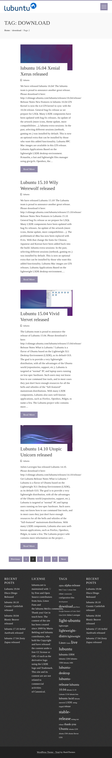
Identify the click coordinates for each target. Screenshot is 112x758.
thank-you (70, 724)
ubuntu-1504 (63, 734)
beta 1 (61, 590)
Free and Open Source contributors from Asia (42, 597)
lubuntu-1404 (68, 663)
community (68, 594)
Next (63, 559)
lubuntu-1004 (66, 654)
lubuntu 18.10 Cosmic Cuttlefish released (13, 606)
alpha (61, 585)
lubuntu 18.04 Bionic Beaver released (11, 619)
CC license (41, 652)
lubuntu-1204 (64, 659)
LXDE (69, 702)
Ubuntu (63, 729)
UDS (61, 737)
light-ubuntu (69, 620)
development (63, 602)
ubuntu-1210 (73, 729)
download (66, 606)
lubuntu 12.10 (71, 690)
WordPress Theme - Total (48, 752)
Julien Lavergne (73, 615)
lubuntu (26, 80)
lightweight (63, 626)
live (74, 642)
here (40, 616)
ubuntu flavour (73, 734)
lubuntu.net (37, 585)
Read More (29, 169)
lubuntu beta (74, 694)
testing (73, 719)
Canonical (39, 691)
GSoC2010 (62, 615)
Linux (68, 643)
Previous (15, 559)
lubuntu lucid (66, 698)
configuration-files (66, 598)
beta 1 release (68, 590)
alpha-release (72, 585)
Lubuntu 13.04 (64, 694)
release (67, 706)
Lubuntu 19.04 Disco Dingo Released (12, 593)
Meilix (47, 608)
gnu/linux (76, 607)
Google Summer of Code (67, 611)
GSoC (78, 611)
